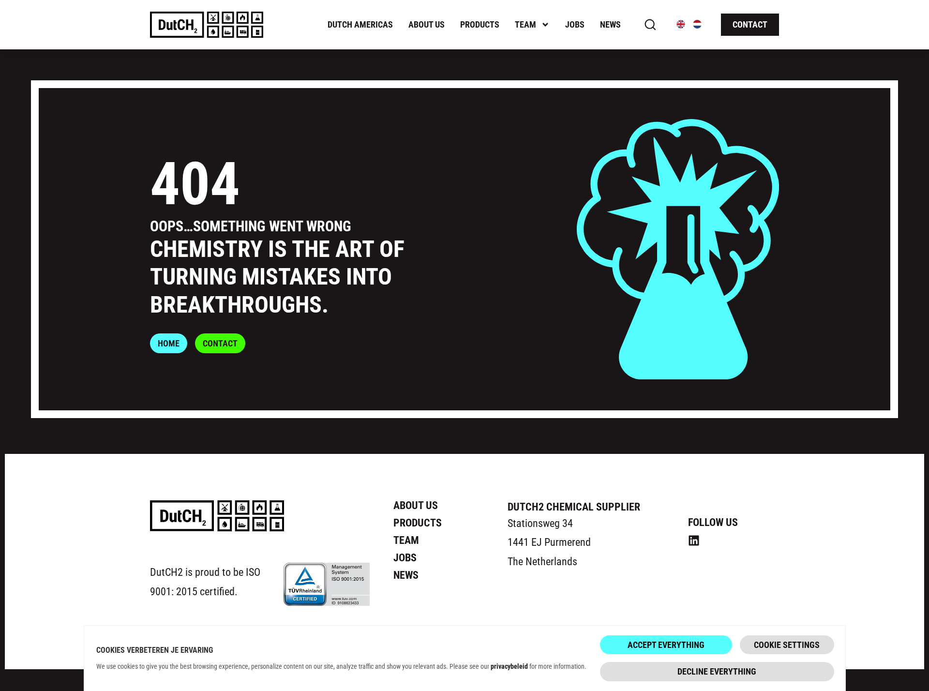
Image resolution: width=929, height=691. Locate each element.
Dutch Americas (360, 24)
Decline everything (716, 671)
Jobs (574, 24)
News (610, 24)
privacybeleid (509, 666)
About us (426, 24)
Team (525, 24)
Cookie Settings (787, 644)
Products (479, 24)
